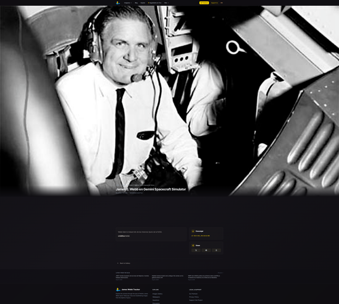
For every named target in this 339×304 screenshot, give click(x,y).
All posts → (220, 272)
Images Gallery (157, 294)
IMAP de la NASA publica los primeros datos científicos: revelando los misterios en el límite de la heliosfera (204, 276)
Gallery (124, 185)
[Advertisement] (169, 214)
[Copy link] (216, 250)
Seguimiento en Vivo (155, 3)
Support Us (214, 3)
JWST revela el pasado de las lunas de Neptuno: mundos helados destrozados (132, 276)
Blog (136, 3)
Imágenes (127, 3)
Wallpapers (156, 297)
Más (165, 3)
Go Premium (193, 294)
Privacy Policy (194, 297)
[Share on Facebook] (206, 250)
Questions (156, 300)
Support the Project (196, 300)
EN (221, 3)
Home (117, 185)
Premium (205, 3)
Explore (143, 3)
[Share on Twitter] (196, 250)
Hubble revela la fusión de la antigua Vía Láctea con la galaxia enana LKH (167, 276)
